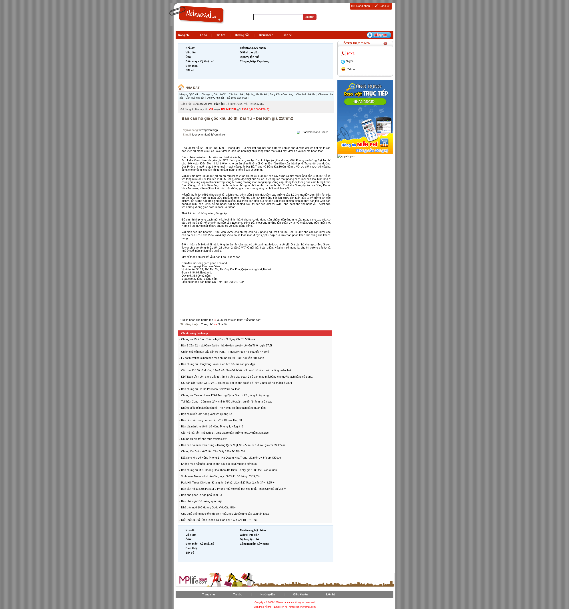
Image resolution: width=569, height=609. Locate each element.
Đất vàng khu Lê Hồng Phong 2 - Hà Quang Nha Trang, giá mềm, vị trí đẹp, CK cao (231, 457)
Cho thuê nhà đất (305, 94)
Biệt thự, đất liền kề (256, 94)
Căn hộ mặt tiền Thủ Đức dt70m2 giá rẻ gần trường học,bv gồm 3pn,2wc (224, 432)
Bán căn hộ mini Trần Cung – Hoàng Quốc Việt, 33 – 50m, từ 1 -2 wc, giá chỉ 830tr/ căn (233, 445)
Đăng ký (384, 6)
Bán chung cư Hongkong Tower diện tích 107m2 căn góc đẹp (218, 364)
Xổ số (203, 35)
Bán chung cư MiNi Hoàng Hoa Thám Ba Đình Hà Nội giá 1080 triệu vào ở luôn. (229, 470)
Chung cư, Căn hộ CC (214, 94)
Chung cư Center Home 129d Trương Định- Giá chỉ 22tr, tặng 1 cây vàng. (225, 395)
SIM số (190, 70)
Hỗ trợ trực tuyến (356, 43)
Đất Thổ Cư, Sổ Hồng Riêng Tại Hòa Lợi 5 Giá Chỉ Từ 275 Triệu (219, 520)
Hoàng (231, 148)
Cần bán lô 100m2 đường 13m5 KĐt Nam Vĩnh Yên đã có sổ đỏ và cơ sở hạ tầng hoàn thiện (237, 370)
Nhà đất (190, 48)
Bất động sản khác (237, 97)
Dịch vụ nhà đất (215, 97)
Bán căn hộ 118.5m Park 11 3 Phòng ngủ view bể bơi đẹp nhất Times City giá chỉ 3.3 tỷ (233, 488)
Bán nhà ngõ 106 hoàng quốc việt (201, 501)
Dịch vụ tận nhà (249, 57)
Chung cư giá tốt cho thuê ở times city (203, 439)
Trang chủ (184, 35)
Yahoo (351, 69)
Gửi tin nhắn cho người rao (197, 320)
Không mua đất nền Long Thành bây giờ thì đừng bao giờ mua (219, 463)
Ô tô (188, 57)
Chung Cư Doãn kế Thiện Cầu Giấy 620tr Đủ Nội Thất (213, 451)
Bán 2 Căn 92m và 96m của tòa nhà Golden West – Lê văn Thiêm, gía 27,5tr (227, 345)
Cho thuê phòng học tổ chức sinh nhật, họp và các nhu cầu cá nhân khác (225, 513)
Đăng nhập (363, 6)
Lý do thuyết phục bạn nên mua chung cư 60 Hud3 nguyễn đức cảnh (222, 358)
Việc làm (191, 52)
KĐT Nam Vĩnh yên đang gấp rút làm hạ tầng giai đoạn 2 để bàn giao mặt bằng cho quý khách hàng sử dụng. (247, 376)
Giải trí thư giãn (249, 52)
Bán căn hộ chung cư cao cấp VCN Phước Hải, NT (211, 420)
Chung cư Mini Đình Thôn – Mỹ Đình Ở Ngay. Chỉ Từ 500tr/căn (218, 339)
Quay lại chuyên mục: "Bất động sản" (239, 320)
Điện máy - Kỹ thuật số (200, 61)
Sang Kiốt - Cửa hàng (281, 94)
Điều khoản (266, 35)
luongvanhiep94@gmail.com (209, 134)
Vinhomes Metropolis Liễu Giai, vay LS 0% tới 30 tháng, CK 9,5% (220, 476)
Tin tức (220, 35)
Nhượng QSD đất (188, 94)
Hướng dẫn (242, 35)
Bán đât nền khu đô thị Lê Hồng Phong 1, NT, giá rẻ (212, 426)
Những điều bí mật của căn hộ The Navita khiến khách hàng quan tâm (223, 407)
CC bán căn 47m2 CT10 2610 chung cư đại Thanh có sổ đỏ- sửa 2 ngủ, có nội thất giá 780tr (236, 382)
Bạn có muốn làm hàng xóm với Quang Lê (206, 414)
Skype (350, 61)
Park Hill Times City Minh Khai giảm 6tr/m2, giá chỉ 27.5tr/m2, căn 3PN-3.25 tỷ (227, 482)
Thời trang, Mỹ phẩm (253, 48)
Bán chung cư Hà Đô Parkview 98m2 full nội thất (210, 389)
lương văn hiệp (208, 130)
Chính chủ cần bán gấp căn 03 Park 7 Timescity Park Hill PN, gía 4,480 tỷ (225, 351)
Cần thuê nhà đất (195, 97)
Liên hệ (287, 35)
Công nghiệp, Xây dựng (254, 61)
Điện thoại (192, 65)
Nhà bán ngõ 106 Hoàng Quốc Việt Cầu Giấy (208, 507)
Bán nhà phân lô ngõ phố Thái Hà (201, 495)
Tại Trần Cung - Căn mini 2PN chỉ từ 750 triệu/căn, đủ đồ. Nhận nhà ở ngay (226, 401)
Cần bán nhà (236, 94)
